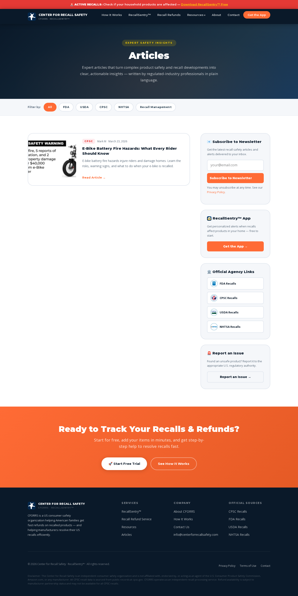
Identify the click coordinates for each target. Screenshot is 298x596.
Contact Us (181, 527)
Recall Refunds (169, 15)
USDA (84, 107)
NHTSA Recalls (230, 327)
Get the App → (235, 246)
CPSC (103, 107)
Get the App (257, 15)
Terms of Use (248, 566)
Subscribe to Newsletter (231, 178)
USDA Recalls (229, 312)
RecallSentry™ (139, 15)
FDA (66, 107)
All (50, 107)
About (216, 15)
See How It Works (173, 464)
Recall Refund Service (137, 519)
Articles (127, 534)
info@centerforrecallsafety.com (196, 534)
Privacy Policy (216, 192)
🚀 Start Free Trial (124, 464)
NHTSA (123, 107)
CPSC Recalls (228, 298)
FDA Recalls (228, 283)
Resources (195, 15)
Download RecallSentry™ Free (204, 4)
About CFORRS (184, 511)
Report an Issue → (235, 377)
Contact (234, 15)
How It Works (112, 15)
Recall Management (156, 107)
